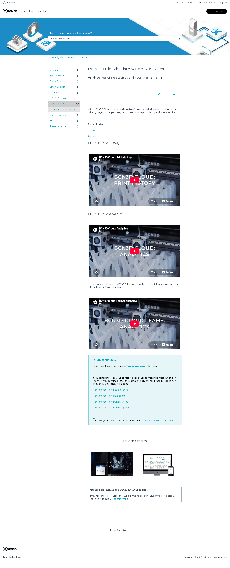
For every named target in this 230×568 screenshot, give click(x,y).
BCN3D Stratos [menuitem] (58, 98)
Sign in (223, 2)
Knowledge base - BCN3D (62, 57)
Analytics (92, 136)
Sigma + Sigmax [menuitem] (58, 115)
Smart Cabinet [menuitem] (57, 87)
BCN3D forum (216, 11)
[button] (77, 70)
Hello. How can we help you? (70, 33)
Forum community (104, 359)
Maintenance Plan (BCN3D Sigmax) (111, 402)
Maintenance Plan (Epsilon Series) (110, 390)
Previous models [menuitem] (58, 126)
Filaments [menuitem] (55, 92)
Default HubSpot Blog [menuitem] (115, 530)
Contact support (185, 2)
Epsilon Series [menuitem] (57, 75)
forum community (137, 366)
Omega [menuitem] (54, 70)
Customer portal (206, 2)
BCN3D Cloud (88, 57)
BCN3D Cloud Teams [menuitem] (64, 109)
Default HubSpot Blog (34, 11)
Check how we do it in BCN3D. (157, 420)
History (91, 130)
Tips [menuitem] (52, 120)
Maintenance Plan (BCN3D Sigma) (111, 407)
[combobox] (112, 38)
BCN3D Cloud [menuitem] (57, 103)
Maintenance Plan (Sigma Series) (110, 396)
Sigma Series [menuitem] (56, 81)
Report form (119, 499)
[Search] (179, 38)
